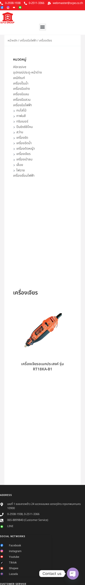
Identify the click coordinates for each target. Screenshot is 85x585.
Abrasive (19, 67)
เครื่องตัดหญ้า (25, 148)
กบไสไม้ (21, 110)
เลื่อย (19, 164)
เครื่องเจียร (23, 153)
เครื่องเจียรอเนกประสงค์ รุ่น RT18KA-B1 (42, 366)
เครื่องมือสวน (22, 99)
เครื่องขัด (22, 137)
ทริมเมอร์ (22, 121)
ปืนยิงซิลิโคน (24, 126)
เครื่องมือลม (21, 94)
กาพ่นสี (21, 115)
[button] (42, 27)
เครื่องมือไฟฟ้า (28, 40)
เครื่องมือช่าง (21, 88)
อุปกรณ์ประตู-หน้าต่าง (27, 72)
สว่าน (19, 132)
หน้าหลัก (12, 40)
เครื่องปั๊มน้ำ (20, 83)
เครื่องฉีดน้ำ (24, 143)
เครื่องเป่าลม (24, 159)
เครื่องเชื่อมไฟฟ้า (23, 175)
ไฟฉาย (20, 170)
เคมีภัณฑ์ (19, 78)
